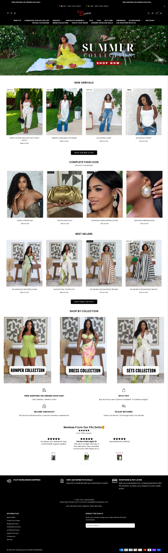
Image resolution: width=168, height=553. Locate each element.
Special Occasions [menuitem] (40, 23)
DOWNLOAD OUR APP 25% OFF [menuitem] (37, 20)
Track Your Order (13, 520)
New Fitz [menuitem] (17, 20)
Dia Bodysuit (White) (143, 138)
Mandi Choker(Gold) (143, 220)
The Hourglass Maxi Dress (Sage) (24, 289)
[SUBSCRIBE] (132, 525)
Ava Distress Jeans (104, 138)
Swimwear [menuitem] (120, 20)
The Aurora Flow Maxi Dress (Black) (143, 289)
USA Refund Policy (14, 527)
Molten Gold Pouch (24, 220)
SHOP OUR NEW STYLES (84, 152)
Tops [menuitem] (99, 20)
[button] (82, 463)
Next (165, 199)
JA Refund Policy (13, 530)
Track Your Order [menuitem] (80, 23)
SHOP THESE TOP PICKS (84, 302)
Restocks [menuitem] (150, 20)
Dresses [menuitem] (56, 20)
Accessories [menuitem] (134, 20)
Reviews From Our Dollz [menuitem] (102, 23)
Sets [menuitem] (91, 20)
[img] (84, 430)
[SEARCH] (149, 13)
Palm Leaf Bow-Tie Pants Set (64, 289)
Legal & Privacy (13, 533)
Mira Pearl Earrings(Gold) (104, 220)
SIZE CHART (11, 517)
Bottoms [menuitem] (109, 20)
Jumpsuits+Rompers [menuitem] (74, 20)
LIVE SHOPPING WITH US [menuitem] (126, 23)
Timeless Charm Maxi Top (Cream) (64, 138)
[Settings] (160, 13)
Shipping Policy (13, 524)
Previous (3, 199)
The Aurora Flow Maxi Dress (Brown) (104, 289)
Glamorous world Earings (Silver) (64, 220)
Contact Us (11, 536)
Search (9, 540)
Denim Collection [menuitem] (60, 23)
